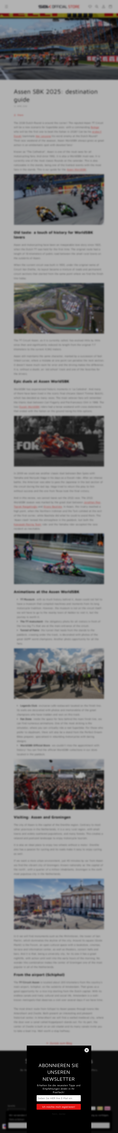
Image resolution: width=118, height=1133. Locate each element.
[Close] (87, 1050)
